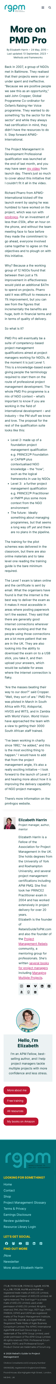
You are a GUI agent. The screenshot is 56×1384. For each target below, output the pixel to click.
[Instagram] (27, 1243)
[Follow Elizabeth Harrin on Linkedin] (42, 986)
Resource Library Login (20, 1227)
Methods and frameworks (28, 57)
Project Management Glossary (25, 1202)
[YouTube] (20, 1243)
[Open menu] (43, 7)
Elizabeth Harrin (19, 49)
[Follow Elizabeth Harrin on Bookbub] (35, 992)
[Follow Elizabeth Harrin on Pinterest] (49, 986)
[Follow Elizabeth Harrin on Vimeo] (35, 986)
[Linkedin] (34, 1243)
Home (8, 1184)
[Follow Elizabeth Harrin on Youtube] (28, 986)
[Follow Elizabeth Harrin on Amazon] (21, 992)
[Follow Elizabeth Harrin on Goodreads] (28, 992)
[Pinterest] (41, 1243)
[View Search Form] (49, 7)
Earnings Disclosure (17, 1214)
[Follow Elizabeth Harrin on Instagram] (21, 986)
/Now (7, 1255)
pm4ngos (11, 217)
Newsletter (11, 1261)
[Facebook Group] (13, 1243)
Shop (7, 1196)
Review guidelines (16, 1221)
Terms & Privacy (15, 1208)
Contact (9, 1190)
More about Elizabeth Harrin (23, 1267)
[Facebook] (7, 1243)
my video (33, 168)
